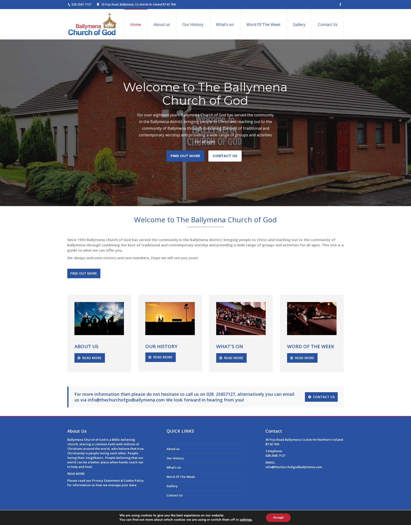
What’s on (173, 467)
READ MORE (76, 473)
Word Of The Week (180, 477)
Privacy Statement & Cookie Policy (118, 480)
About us (173, 449)
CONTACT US (225, 156)
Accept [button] (278, 517)
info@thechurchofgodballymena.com (126, 400)
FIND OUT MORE (185, 156)
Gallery (172, 486)
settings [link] (246, 519)
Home (171, 439)
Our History (175, 458)
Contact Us (174, 495)
